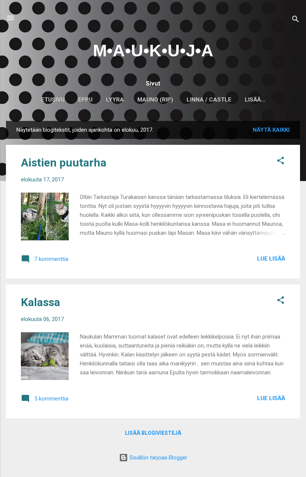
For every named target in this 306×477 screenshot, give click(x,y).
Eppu (85, 99)
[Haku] (295, 20)
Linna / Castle (209, 99)
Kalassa (40, 302)
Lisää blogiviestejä (153, 433)
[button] (280, 162)
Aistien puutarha (63, 162)
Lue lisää (271, 258)
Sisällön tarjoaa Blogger (157, 457)
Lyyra (115, 99)
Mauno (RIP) (155, 99)
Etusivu (53, 99)
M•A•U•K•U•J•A (153, 50)
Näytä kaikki (271, 130)
